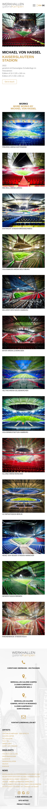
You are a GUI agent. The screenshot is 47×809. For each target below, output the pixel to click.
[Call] (6, 803)
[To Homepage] (13, 5)
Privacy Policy (23, 804)
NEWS (5, 771)
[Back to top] (23, 654)
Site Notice (23, 800)
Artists (6, 730)
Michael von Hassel (21, 52)
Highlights (8, 750)
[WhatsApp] (15, 803)
